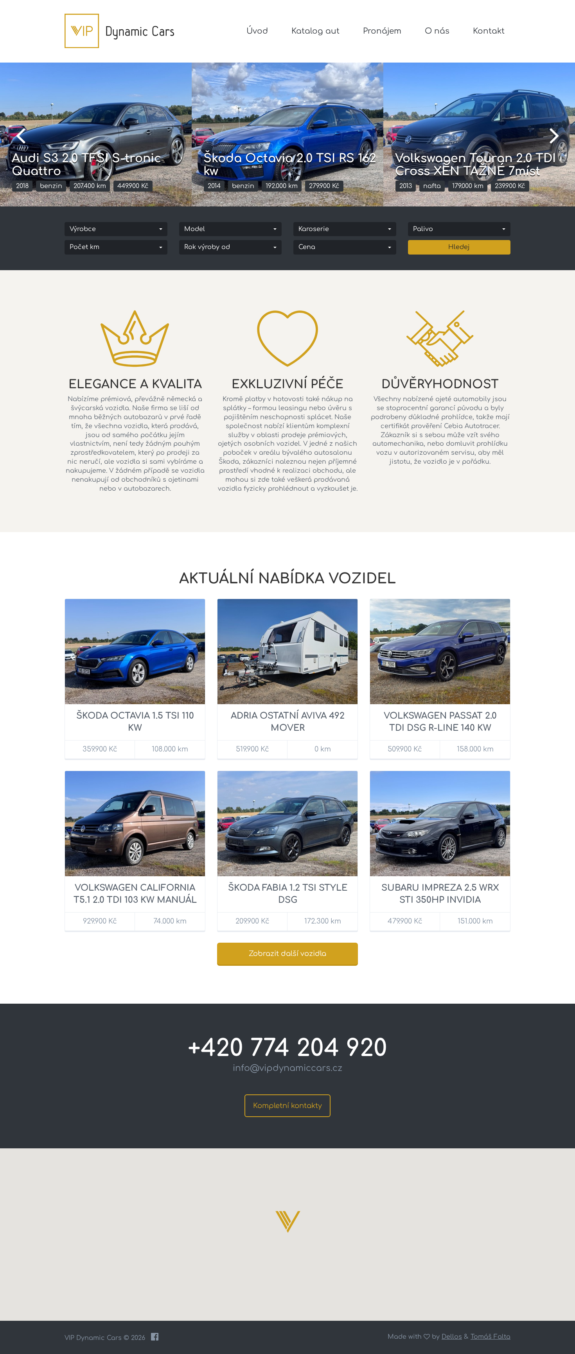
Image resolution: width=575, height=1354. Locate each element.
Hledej (459, 247)
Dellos (452, 1336)
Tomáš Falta (490, 1336)
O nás (437, 31)
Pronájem (382, 31)
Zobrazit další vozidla (287, 954)
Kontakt (489, 31)
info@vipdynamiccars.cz (287, 1068)
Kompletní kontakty (287, 1106)
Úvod (257, 31)
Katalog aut (315, 31)
